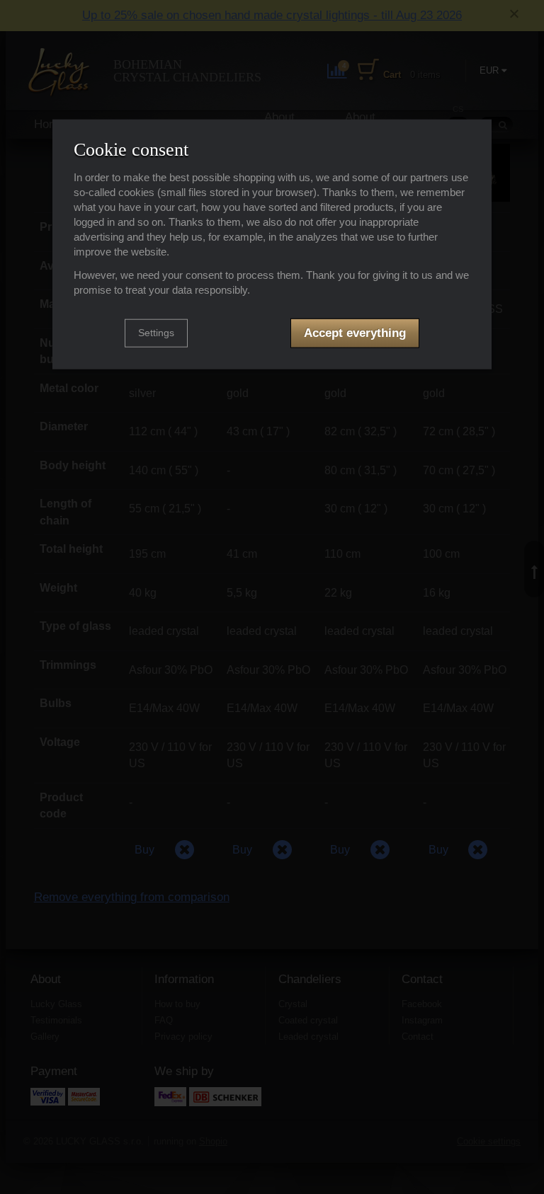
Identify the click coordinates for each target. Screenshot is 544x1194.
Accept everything (355, 333)
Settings (156, 332)
